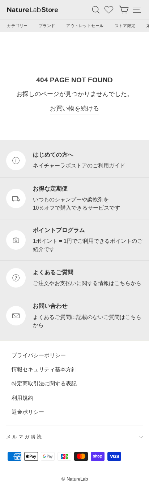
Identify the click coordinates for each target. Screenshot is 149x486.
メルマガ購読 (24, 436)
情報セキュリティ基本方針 (44, 369)
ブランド (47, 25)
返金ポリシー (28, 411)
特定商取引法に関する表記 (44, 383)
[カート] (124, 9)
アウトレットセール (85, 25)
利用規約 (22, 397)
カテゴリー (17, 25)
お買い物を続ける (74, 108)
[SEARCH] (96, 9)
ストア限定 (125, 25)
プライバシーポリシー (39, 355)
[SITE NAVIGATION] (137, 9)
